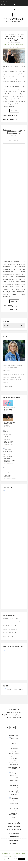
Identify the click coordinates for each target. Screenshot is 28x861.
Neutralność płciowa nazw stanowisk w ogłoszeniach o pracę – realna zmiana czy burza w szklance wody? (14, 765)
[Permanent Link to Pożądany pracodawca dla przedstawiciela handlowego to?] (14, 143)
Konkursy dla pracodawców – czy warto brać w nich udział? (14, 815)
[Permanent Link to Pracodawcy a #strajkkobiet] (8, 473)
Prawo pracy (7, 636)
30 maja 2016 (14, 135)
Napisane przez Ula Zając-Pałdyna (14, 44)
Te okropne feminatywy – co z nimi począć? (10, 408)
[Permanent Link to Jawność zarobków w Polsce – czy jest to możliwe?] (14, 63)
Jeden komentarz (14, 140)
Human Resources (9, 34)
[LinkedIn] (4, 1)
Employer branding (9, 618)
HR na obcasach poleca (10, 622)
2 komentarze (14, 47)
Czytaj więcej (12, 859)
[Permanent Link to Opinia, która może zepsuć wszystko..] (8, 439)
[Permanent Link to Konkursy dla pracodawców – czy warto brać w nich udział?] (14, 811)
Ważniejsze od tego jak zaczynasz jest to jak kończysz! (9, 424)
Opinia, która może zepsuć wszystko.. (8, 441)
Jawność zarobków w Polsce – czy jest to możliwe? (14, 38)
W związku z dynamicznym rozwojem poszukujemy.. (9, 460)
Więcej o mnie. (8, 386)
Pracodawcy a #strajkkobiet (7, 475)
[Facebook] (2, 1)
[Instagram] (7, 1)
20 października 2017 (14, 42)
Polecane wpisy (19, 34)
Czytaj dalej (14, 111)
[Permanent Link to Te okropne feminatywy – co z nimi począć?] (8, 405)
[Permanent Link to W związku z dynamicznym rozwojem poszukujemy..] (8, 456)
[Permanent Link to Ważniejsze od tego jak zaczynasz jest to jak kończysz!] (8, 420)
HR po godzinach (8, 625)
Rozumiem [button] (21, 859)
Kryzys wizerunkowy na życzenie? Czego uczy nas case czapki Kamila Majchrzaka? (14, 792)
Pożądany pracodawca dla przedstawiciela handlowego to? (14, 132)
